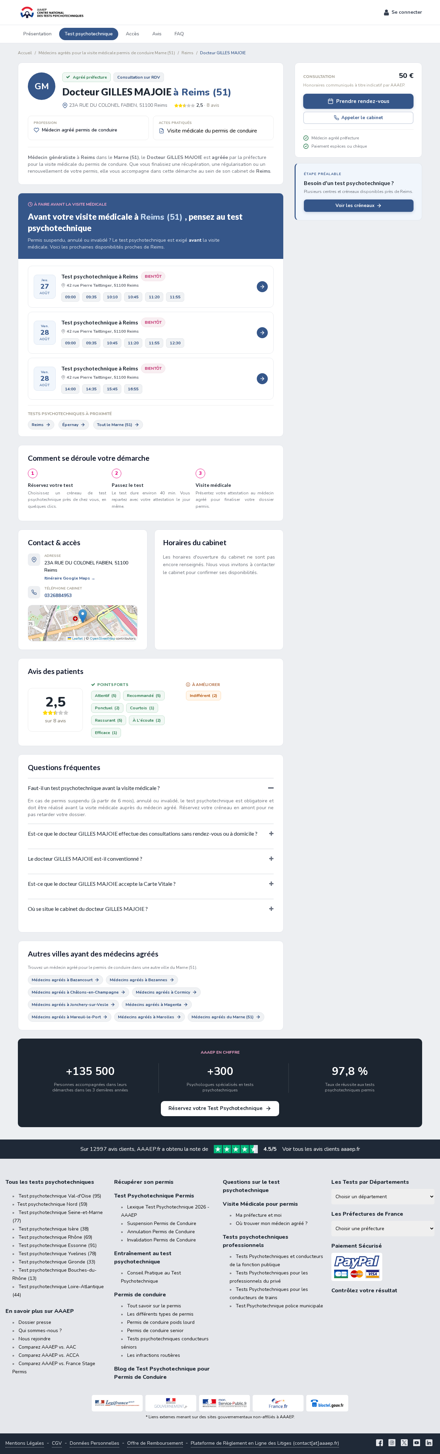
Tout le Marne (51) (114, 424)
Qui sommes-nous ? (40, 1330)
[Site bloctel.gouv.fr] (327, 1403)
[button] (403, 12)
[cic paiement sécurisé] (382, 1267)
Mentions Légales (25, 1443)
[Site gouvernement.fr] (170, 1403)
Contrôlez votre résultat (364, 1290)
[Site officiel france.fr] (278, 1403)
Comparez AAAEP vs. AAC (47, 1347)
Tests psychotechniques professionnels (255, 1241)
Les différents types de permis (160, 1314)
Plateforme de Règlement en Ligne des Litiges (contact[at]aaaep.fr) (265, 1443)
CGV (57, 1443)
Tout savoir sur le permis (154, 1306)
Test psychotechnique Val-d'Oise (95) (60, 1196)
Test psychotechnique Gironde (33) (57, 1262)
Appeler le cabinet (362, 117)
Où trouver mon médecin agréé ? (271, 1223)
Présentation (37, 34)
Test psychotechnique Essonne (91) (58, 1245)
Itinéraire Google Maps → (69, 578)
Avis (157, 34)
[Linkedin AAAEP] (429, 1443)
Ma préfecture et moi (259, 1215)
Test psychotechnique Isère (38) (54, 1229)
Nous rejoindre (35, 1339)
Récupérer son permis (144, 1182)
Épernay (70, 424)
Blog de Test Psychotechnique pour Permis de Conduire (162, 1373)
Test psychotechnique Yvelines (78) (57, 1253)
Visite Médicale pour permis (260, 1204)
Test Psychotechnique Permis (154, 1196)
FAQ (179, 34)
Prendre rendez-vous (362, 101)
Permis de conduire (140, 1294)
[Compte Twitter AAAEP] (404, 1443)
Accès (132, 34)
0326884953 (58, 595)
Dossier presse (35, 1322)
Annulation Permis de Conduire (161, 1231)
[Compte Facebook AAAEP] (379, 1443)
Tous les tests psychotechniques (50, 1182)
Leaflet (77, 638)
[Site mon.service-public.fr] (224, 1403)
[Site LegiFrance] (117, 1403)
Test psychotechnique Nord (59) (52, 1204)
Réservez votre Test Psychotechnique (215, 1108)
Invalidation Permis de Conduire (161, 1240)
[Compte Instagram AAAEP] (391, 1443)
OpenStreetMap (102, 638)
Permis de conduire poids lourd (161, 1322)
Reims (38, 424)
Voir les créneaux (355, 205)
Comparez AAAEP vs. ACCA (49, 1355)
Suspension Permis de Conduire (161, 1223)
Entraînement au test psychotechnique (143, 1258)
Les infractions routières (153, 1355)
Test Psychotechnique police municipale (279, 1306)
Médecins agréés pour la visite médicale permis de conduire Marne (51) (106, 53)
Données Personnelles (94, 1443)
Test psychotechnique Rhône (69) (55, 1237)
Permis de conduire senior (155, 1330)
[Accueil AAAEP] (51, 12)
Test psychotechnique (89, 34)
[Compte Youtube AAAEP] (416, 1443)
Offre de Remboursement (155, 1443)
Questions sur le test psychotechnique (251, 1186)
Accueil (25, 53)
